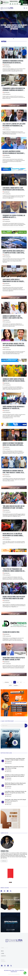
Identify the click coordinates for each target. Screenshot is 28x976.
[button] (24, 8)
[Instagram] (4, 891)
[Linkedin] (7, 891)
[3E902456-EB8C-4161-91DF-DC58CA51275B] (14, 5)
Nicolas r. (18, 974)
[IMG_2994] (14, 425)
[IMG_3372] (14, 361)
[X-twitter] (10, 891)
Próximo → (16, 685)
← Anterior (6, 682)
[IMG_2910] (14, 170)
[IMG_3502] (14, 551)
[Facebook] (1, 891)
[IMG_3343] (14, 106)
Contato (3, 956)
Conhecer (4, 861)
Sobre (2, 953)
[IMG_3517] (14, 716)
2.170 (10, 685)
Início (2, 951)
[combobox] (13, 725)
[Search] (26, 725)
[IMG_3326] (14, 233)
